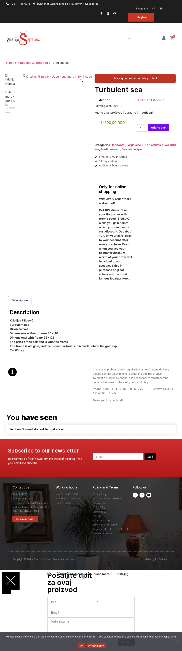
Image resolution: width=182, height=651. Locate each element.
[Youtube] (115, 13)
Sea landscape (132, 149)
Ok (81, 645)
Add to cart (158, 127)
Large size (134, 145)
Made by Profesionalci (157, 559)
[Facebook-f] (101, 13)
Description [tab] (20, 300)
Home (10, 62)
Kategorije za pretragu (33, 62)
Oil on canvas (151, 145)
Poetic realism (110, 149)
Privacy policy (96, 645)
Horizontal (118, 145)
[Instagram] (108, 13)
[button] (130, 38)
